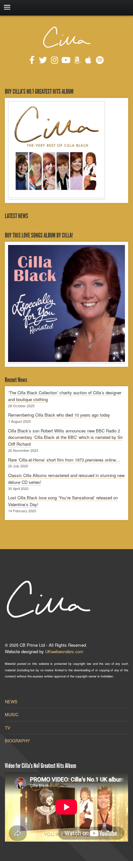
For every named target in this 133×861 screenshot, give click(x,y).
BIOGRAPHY (17, 741)
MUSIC (11, 714)
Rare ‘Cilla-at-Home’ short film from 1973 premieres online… (64, 460)
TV (7, 728)
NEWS (11, 701)
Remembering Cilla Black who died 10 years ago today (59, 415)
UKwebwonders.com (64, 651)
